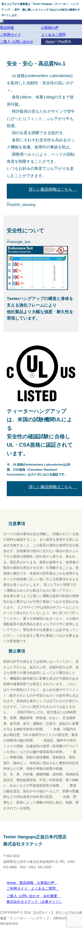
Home (13, 883)
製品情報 (7, 28)
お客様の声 (50, 28)
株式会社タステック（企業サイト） (35, 902)
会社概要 (52, 896)
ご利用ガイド (10, 35)
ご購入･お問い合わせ (16, 42)
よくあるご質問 (53, 35)
